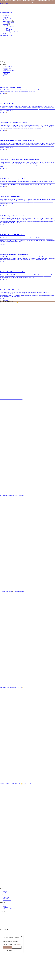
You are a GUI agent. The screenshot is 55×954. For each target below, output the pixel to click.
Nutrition (5, 75)
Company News (6, 72)
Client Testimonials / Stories (9, 70)
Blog (7, 25)
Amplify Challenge (7, 21)
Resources (5, 24)
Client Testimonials (10, 26)
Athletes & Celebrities (8, 66)
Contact (4, 33)
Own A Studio (6, 19)
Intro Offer (5, 17)
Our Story (8, 30)
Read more (18, 944)
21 (4, 300)
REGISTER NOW (4, 3)
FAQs (7, 28)
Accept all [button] (7, 947)
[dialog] (12, 944)
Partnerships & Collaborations (12, 32)
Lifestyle (5, 74)
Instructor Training (7, 18)
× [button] (21, 936)
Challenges (5, 69)
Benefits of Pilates (7, 68)
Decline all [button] (17, 947)
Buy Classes (3, 12)
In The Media (9, 29)
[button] (12, 950)
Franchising (5, 73)
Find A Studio (9, 12)
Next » (7, 300)
